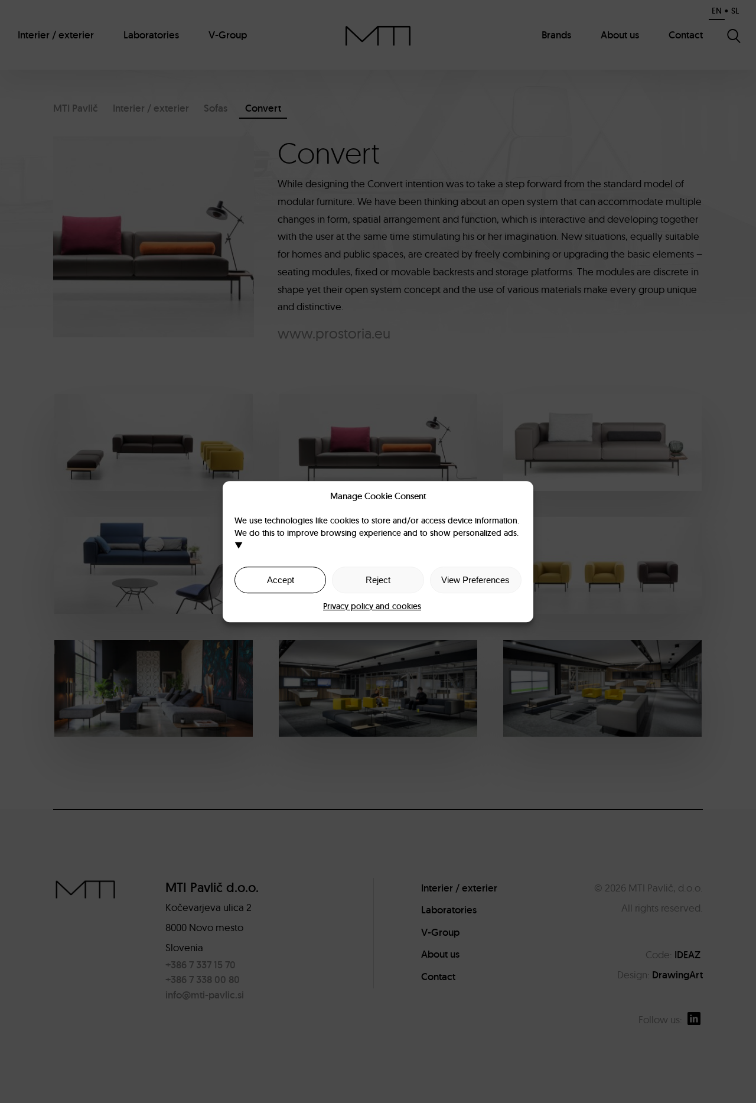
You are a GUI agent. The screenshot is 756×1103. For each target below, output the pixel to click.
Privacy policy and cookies (372, 606)
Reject (378, 580)
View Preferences (475, 580)
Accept (280, 580)
